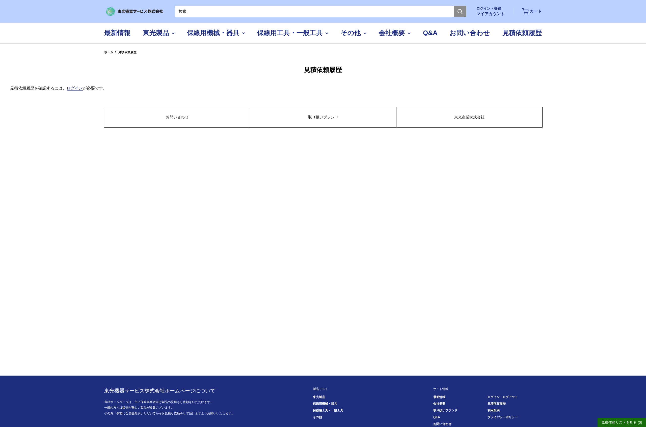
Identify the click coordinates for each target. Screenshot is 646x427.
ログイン (75, 88)
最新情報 (117, 32)
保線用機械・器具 (213, 32)
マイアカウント (490, 14)
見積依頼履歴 (522, 32)
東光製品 (156, 32)
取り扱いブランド (323, 117)
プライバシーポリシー (503, 417)
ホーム (108, 52)
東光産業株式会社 (469, 117)
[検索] (460, 11)
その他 (351, 32)
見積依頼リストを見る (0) (621, 422)
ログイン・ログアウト (503, 397)
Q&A (430, 32)
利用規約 (494, 410)
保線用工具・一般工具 (290, 32)
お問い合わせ (470, 32)
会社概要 (392, 32)
